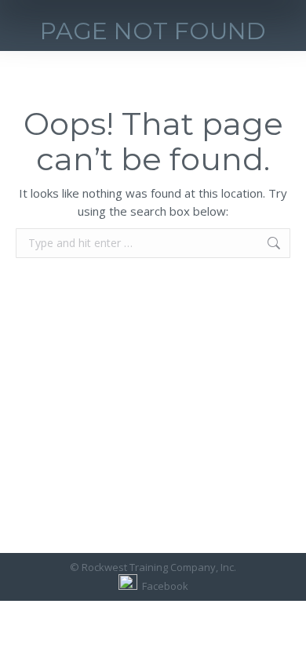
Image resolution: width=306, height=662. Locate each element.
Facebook (162, 586)
